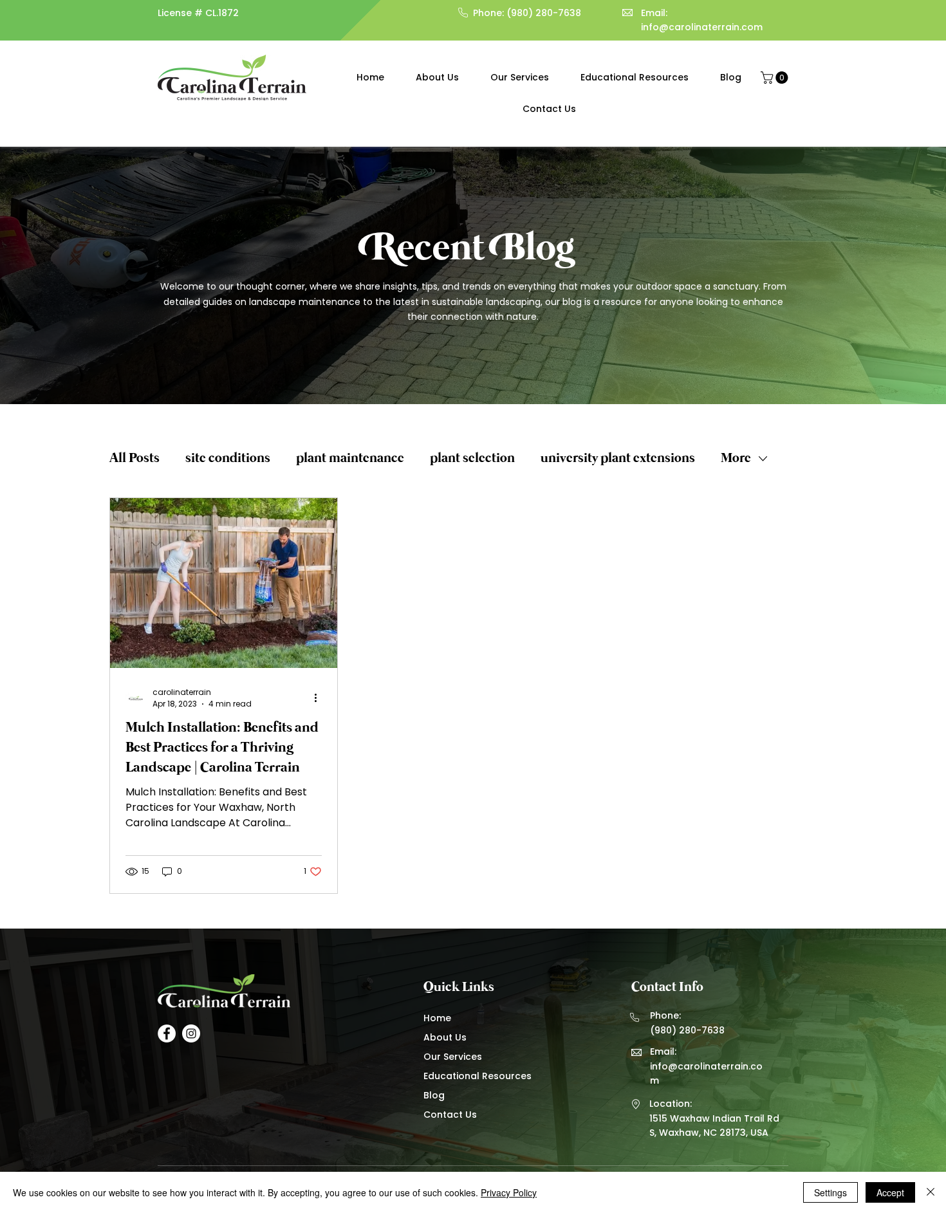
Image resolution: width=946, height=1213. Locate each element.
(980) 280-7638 (543, 12)
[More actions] (320, 698)
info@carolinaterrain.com (702, 27)
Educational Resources (476, 1075)
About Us (445, 1037)
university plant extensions (618, 458)
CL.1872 (222, 12)
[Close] (930, 1192)
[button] (776, 77)
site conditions (227, 458)
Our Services (452, 1056)
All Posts (134, 458)
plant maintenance (350, 458)
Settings (830, 1192)
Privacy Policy (509, 1192)
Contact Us (450, 1114)
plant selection (472, 458)
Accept (890, 1192)
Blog (434, 1095)
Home (437, 1018)
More (736, 458)
